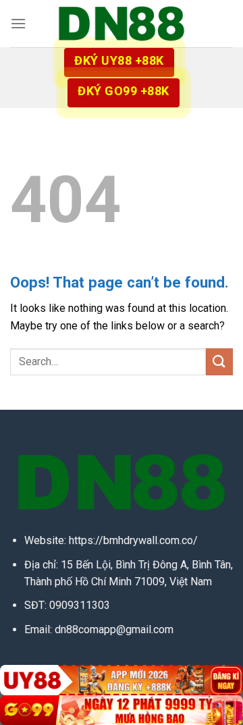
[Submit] (219, 361)
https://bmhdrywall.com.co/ (133, 540)
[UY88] (121, 680)
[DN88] (121, 23)
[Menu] (18, 23)
